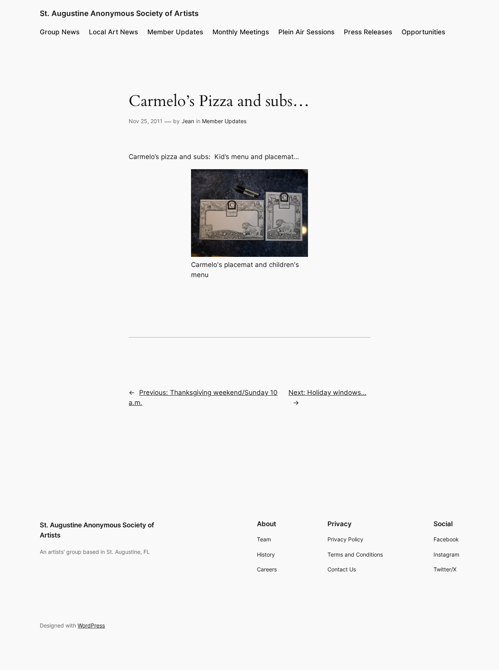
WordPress (91, 625)
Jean (188, 121)
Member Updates (224, 121)
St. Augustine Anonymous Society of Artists (119, 13)
